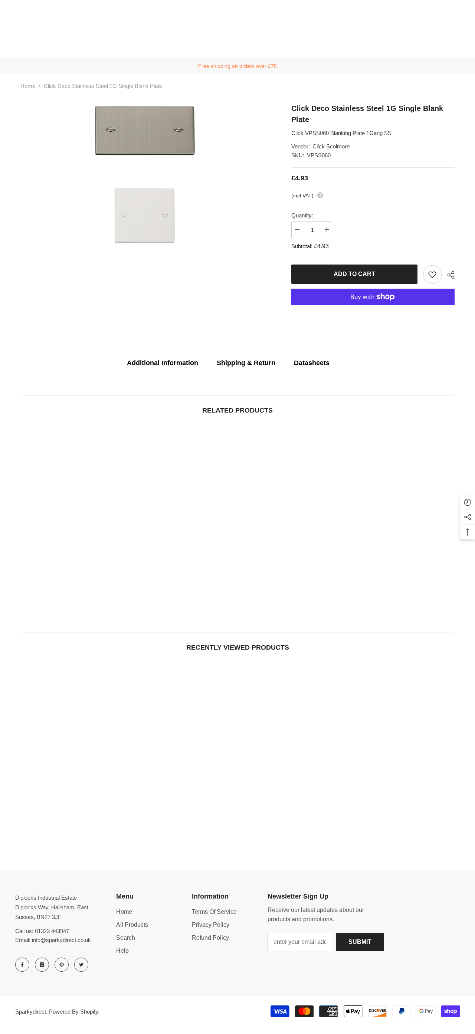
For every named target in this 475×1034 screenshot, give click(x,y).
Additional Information (162, 363)
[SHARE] (448, 275)
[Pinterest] (62, 965)
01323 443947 (52, 931)
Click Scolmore (331, 146)
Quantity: (302, 215)
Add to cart (354, 274)
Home (27, 86)
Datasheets (312, 363)
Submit (359, 942)
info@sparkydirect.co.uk (61, 940)
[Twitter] (81, 965)
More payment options (373, 309)
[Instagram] (42, 965)
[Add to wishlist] (432, 274)
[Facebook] (22, 965)
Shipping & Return (246, 363)
